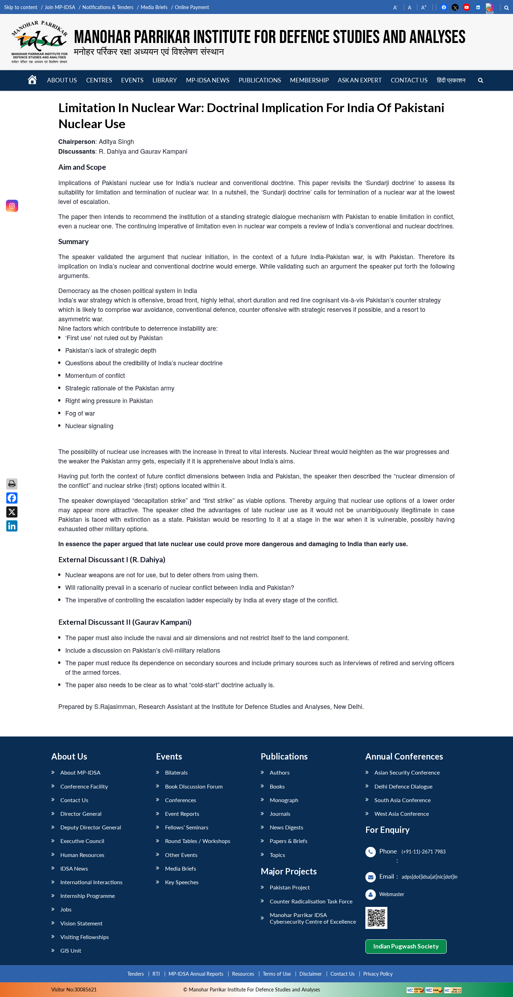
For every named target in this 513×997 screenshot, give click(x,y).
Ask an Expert (360, 80)
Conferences (180, 800)
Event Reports (182, 813)
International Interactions (91, 882)
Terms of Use (277, 974)
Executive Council (82, 840)
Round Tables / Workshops (197, 840)
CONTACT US (409, 80)
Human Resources (82, 854)
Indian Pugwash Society (406, 946)
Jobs (66, 909)
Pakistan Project (290, 887)
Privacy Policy (378, 974)
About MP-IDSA (80, 772)
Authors (280, 772)
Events (132, 80)
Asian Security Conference (407, 772)
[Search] (481, 80)
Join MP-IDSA (60, 7)
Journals (280, 813)
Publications (260, 80)
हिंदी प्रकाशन (451, 80)
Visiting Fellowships (84, 936)
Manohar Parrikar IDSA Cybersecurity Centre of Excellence (313, 918)
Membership (309, 80)
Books (277, 786)
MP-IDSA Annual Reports (196, 974)
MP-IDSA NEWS (207, 80)
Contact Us (74, 800)
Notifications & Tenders (107, 7)
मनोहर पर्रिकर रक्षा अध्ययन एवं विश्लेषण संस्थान (149, 51)
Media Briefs (154, 7)
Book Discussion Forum (194, 786)
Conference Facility (84, 786)
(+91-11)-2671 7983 (424, 852)
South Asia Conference (402, 800)
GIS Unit (70, 950)
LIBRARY (165, 80)
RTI (156, 974)
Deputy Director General (90, 827)
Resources (243, 974)
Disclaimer (310, 974)
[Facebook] (12, 498)
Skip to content (20, 7)
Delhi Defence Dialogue (403, 786)
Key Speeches (182, 882)
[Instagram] (12, 206)
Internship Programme (87, 895)
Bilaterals (176, 772)
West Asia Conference (401, 813)
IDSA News (74, 868)
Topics (277, 854)
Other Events (181, 854)
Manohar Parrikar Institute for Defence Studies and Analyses (270, 37)
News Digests (286, 827)
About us (62, 80)
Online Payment (192, 7)
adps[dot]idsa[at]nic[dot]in (430, 877)
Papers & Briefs (288, 840)
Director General (81, 813)
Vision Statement (81, 923)
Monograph (284, 800)
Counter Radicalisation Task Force (311, 901)
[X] (12, 512)
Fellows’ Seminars (186, 827)
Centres (99, 80)
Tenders (135, 974)
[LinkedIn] (12, 526)
